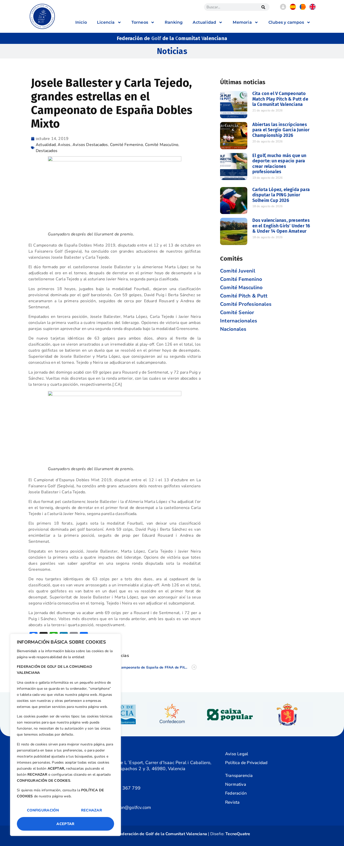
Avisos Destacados (90, 144)
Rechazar (91, 810)
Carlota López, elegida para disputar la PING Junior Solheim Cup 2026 (281, 195)
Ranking (174, 22)
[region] (65, 735)
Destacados (46, 151)
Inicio (81, 22)
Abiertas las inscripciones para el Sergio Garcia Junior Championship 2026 (281, 130)
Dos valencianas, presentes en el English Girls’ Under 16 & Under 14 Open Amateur (281, 226)
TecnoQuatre (237, 834)
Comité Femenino (126, 144)
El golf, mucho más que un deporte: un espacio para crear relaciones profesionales (279, 164)
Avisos (64, 144)
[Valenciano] (303, 8)
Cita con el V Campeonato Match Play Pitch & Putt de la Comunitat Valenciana (280, 99)
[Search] (263, 7)
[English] (312, 8)
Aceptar (65, 823)
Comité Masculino (161, 144)
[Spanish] (293, 8)
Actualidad (46, 144)
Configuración (43, 810)
